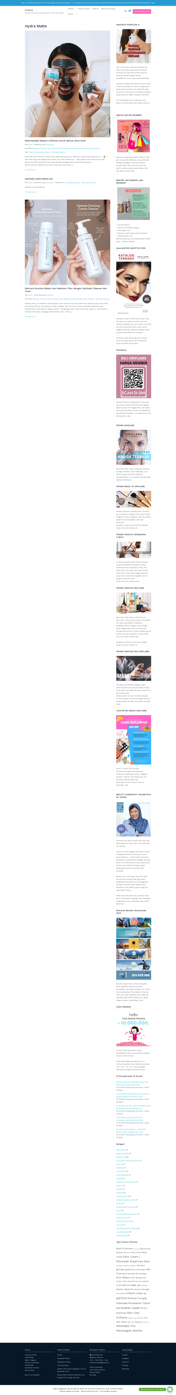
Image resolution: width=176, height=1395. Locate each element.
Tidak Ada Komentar (58, 152)
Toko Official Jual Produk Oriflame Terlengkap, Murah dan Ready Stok (129, 1118)
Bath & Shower (124, 1248)
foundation (132, 1265)
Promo (118, 1210)
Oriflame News (122, 1196)
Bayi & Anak (136, 1249)
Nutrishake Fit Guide (32, 1368)
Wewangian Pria (125, 1325)
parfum (121, 1298)
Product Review (84, 9)
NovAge (119, 1189)
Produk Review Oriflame (91, 148)
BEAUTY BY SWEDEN (32, 1375)
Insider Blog (29, 1357)
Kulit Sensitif (128, 1281)
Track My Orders (63, 1365)
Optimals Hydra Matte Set (39, 178)
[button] (74, 8)
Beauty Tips (39, 148)
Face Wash (144, 1261)
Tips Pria (119, 1225)
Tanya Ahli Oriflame (123, 1221)
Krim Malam (123, 1277)
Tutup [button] (153, 3)
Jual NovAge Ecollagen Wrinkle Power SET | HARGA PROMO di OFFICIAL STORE (133, 1095)
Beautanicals (145, 1249)
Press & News (29, 1370)
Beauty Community (108, 9)
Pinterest (125, 1365)
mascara (143, 1285)
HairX (124, 1273)
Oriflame (29, 10)
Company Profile (30, 1355)
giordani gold (123, 1269)
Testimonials (29, 1365)
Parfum (119, 1203)
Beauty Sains (121, 1150)
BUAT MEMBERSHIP (142, 11)
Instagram (125, 1358)
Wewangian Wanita (129, 1330)
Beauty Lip (121, 1252)
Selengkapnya (30, 170)
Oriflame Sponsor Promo (125, 1200)
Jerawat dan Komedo (137, 1274)
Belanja (70, 9)
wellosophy (145, 1322)
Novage (145, 1289)
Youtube (125, 1355)
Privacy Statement (96, 1367)
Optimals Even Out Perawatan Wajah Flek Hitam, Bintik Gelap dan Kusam (132, 1083)
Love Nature (122, 1285)
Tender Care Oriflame (135, 1318)
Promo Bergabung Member (126, 1214)
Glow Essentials (138, 1269)
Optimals (80, 148)
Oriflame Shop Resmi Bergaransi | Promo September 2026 (71, 1370)
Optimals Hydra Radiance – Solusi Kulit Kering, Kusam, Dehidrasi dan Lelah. (131, 1130)
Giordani (141, 1265)
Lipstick (145, 1281)
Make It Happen (30, 1360)
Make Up (119, 1185)
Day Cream (136, 1252)
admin (31, 144)
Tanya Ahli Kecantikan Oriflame (39, 152)
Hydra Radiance (64, 148)
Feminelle (120, 1168)
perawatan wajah (128, 1308)
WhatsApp (125, 1369)
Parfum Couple (137, 1298)
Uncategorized (121, 1235)
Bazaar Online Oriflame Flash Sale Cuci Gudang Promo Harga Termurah (71, 1376)
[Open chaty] (170, 1389)
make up (135, 1285)
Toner (132, 1322)
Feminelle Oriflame (122, 1265)
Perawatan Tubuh (139, 1303)
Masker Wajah (123, 1289)
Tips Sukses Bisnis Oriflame (126, 1228)
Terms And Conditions (97, 1370)
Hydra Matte (54, 148)
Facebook (125, 1362)
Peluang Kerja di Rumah (130, 1076)
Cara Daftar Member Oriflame (127, 1160)
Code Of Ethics (95, 1372)
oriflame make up (135, 1293)
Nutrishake (120, 1293)
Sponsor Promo (122, 1218)
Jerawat (73, 148)
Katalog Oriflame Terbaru (126, 1182)
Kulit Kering (136, 1278)
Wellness (138, 1322)
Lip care (138, 1281)
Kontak (70, 14)
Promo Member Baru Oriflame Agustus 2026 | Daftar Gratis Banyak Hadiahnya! (133, 1107)
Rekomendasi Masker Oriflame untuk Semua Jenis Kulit (55, 140)
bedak (129, 1252)
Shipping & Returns (63, 1362)
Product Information (32, 1362)
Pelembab (122, 1303)
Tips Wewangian (122, 1232)
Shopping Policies (63, 1358)
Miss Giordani (135, 1289)
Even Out (46, 148)
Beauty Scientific (122, 1153)
